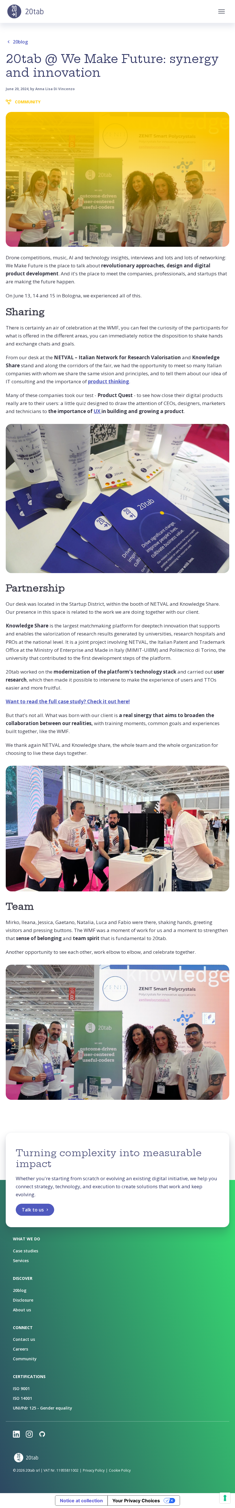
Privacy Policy (94, 1470)
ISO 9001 (21, 1388)
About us (22, 1309)
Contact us (24, 1339)
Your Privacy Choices (136, 1500)
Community (25, 1358)
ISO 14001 (22, 1398)
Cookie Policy (120, 1470)
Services (21, 1260)
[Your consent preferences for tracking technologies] (225, 1498)
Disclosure (23, 1300)
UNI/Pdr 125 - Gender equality (42, 1408)
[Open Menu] (221, 11)
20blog (20, 42)
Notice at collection (81, 1500)
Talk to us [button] (33, 1210)
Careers (20, 1349)
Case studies (25, 1251)
